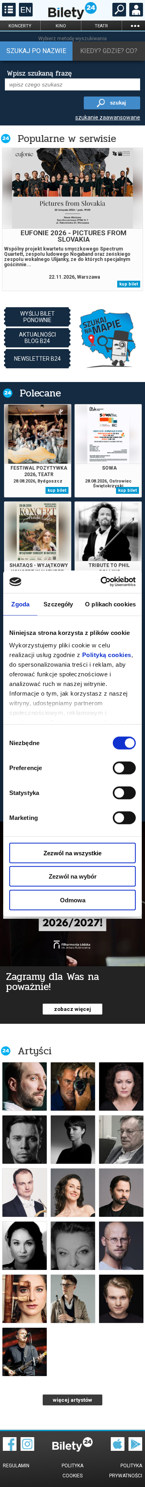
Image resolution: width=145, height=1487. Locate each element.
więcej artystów (72, 1400)
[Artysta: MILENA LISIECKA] (72, 1245)
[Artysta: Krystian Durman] (24, 1086)
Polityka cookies (72, 1471)
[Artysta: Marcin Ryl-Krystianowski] (121, 1245)
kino (61, 26)
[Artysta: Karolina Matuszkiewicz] (24, 1298)
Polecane (40, 393)
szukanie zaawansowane (107, 117)
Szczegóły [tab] (58, 603)
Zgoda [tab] (20, 603)
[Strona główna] (72, 17)
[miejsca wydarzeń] (108, 337)
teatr (101, 26)
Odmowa (72, 899)
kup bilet (128, 284)
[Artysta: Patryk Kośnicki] (121, 1192)
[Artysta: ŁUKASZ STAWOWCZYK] (24, 1139)
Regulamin (16, 1466)
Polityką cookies (106, 654)
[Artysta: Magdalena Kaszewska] (24, 1245)
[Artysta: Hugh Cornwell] (24, 1351)
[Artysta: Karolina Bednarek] (72, 1139)
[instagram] (27, 1449)
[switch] (124, 767)
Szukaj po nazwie (36, 51)
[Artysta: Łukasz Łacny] (24, 1192)
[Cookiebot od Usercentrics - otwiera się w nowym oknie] (102, 582)
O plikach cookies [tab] (110, 603)
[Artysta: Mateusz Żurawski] (72, 1298)
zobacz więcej (72, 1009)
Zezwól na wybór (73, 876)
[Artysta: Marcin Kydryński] (72, 1086)
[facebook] (10, 1449)
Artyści (35, 1051)
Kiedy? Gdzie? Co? (108, 51)
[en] (25, 14)
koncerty (19, 26)
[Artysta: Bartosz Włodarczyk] (121, 1298)
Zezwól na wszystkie (73, 852)
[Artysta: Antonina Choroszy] (121, 1086)
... (135, 25)
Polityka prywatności (125, 1471)
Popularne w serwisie (67, 138)
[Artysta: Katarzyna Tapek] (72, 1192)
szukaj (118, 103)
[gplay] (135, 1449)
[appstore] (117, 1449)
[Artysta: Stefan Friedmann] (121, 1139)
